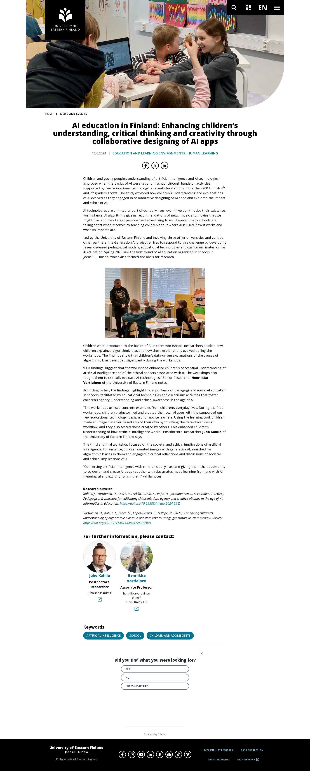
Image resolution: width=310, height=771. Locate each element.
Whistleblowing (219, 759)
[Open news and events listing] (248, 7)
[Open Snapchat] (160, 754)
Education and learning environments (148, 153)
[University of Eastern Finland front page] (65, 20)
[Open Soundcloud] (169, 754)
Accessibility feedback (218, 750)
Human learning (202, 153)
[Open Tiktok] (178, 754)
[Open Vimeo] (188, 754)
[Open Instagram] (132, 754)
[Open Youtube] (141, 754)
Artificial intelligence (103, 636)
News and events (73, 114)
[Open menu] (277, 7)
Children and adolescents (170, 636)
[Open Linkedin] (150, 754)
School (135, 636)
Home (49, 114)
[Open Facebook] (122, 754)
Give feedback (246, 761)
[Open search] (234, 7)
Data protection (252, 750)
